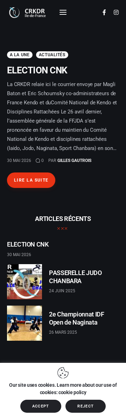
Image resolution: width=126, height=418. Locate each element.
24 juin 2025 (62, 290)
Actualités (52, 54)
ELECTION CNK (37, 70)
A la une (20, 54)
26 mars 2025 (63, 332)
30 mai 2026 (19, 160)
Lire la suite (31, 180)
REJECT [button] (85, 406)
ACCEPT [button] (40, 406)
